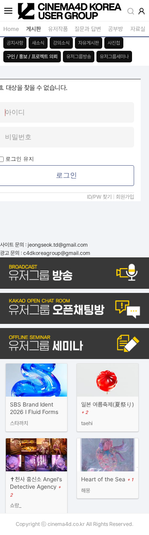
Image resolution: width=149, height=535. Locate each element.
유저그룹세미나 (114, 56)
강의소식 (61, 43)
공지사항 (15, 43)
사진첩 (114, 43)
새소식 (38, 43)
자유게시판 (88, 43)
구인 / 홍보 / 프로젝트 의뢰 (32, 56)
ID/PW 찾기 (99, 197)
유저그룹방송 (78, 56)
